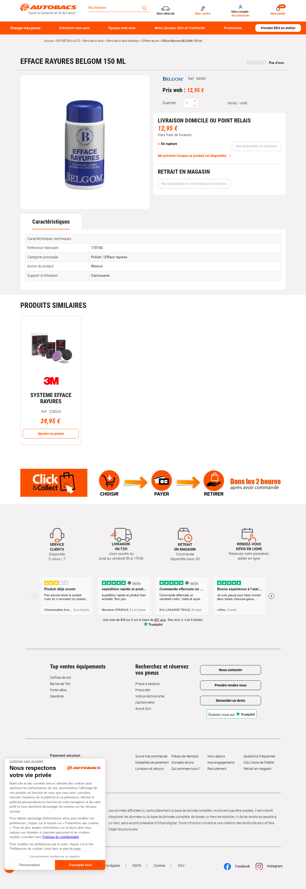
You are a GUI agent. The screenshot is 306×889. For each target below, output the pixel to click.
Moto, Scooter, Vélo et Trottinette (180, 28)
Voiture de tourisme (149, 696)
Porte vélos (58, 690)
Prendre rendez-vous (230, 685)
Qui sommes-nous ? (185, 769)
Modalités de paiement (152, 762)
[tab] (51, 222)
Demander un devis (230, 700)
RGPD (136, 865)
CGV (181, 865)
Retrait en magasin (258, 769)
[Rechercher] (144, 7)
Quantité (169, 103)
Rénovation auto (93, 41)
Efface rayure (150, 41)
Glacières (57, 696)
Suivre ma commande (151, 756)
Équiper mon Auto (122, 28)
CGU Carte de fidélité (259, 762)
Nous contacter (230, 670)
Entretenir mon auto (74, 28)
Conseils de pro (182, 762)
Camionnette (144, 702)
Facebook (240, 866)
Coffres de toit (60, 677)
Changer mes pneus (25, 28)
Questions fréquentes (259, 756)
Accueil (49, 41)
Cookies (159, 865)
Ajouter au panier (51, 434)
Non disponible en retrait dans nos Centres (194, 184)
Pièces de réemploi (185, 756)
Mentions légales (107, 865)
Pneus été (142, 690)
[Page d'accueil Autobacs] (48, 8)
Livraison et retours (149, 769)
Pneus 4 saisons (147, 684)
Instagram (272, 866)
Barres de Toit (60, 684)
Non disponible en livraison (256, 146)
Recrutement (217, 769)
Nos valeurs (216, 756)
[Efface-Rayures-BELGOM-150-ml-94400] (85, 142)
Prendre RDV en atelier (278, 28)
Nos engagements (221, 762)
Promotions (233, 28)
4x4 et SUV (143, 709)
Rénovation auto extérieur (123, 41)
